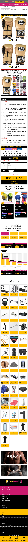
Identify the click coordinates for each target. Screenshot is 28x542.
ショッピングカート (6, 509)
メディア (3, 503)
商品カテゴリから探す (6, 489)
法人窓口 (4, 527)
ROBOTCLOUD (5, 498)
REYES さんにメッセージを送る (14, 182)
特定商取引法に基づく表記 (7, 521)
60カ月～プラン (23, 237)
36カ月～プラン (5, 237)
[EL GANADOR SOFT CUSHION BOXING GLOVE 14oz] (7, 198)
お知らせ (4, 516)
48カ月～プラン (14, 237)
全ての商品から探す (6, 487)
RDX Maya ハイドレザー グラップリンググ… (21, 205)
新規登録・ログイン (19, 1)
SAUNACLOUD (5, 496)
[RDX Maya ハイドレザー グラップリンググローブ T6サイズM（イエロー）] (21, 198)
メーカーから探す (5, 491)
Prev (2, 203)
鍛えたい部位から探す (6, 494)
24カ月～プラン (23, 234)
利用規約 (4, 523)
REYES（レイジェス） (12, 165)
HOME (3, 485)
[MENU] (1, 1)
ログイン (4, 514)
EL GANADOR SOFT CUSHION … (6, 205)
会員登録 (4, 512)
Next (25, 203)
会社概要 (4, 518)
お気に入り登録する (15, 174)
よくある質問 (4, 530)
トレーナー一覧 (5, 507)
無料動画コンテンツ (6, 505)
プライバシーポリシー (6, 525)
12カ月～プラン (14, 234)
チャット (24, 538)
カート (4, 538)
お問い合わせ (4, 532)
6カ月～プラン (5, 234)
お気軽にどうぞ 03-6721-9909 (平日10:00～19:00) (14, 540)
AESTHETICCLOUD (6, 500)
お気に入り (10, 538)
